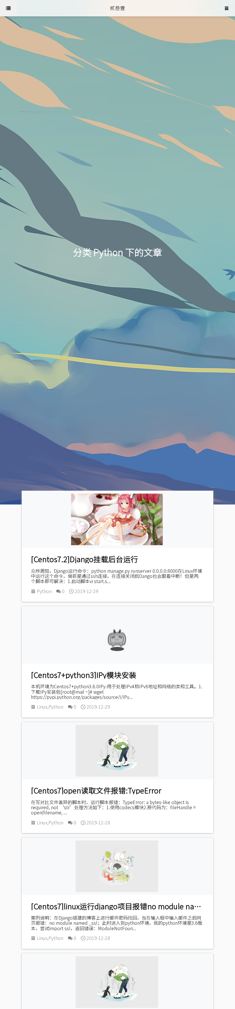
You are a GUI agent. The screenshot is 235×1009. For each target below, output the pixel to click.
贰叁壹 (117, 7)
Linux (42, 706)
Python (44, 591)
